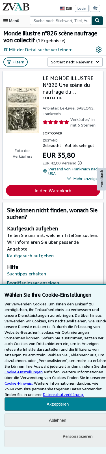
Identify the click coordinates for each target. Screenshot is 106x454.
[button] (83, 178)
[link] (98, 49)
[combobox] (60, 20)
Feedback (101, 179)
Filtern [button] (18, 61)
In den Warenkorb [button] (53, 190)
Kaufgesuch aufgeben (30, 255)
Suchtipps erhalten (26, 274)
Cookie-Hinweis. (19, 383)
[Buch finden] (97, 20)
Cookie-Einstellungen (24, 371)
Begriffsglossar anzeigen (33, 283)
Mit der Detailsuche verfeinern (41, 49)
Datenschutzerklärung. (63, 394)
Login (81, 8)
